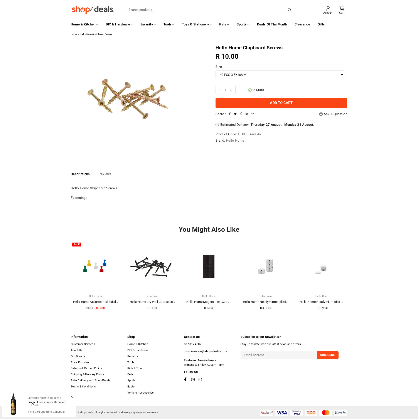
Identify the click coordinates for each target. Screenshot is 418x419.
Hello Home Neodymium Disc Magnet (326, 301)
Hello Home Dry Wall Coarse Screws (155, 301)
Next (353, 277)
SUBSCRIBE (327, 355)
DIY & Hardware (118, 24)
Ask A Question (335, 114)
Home (74, 34)
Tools (168, 24)
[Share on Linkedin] (247, 114)
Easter (131, 386)
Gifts (321, 24)
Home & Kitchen (83, 24)
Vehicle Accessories (140, 392)
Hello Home (235, 140)
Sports (242, 24)
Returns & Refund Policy (86, 368)
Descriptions (80, 174)
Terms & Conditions (83, 386)
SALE (77, 244)
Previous (65, 277)
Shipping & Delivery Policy (87, 374)
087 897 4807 (192, 344)
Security (147, 24)
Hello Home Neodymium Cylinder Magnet (271, 301)
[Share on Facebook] (230, 114)
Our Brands (78, 356)
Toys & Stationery (196, 24)
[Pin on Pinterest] (241, 114)
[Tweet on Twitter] (235, 114)
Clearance (302, 24)
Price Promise (80, 362)
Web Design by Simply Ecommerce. (138, 412)
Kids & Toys (134, 368)
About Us (76, 350)
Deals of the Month (272, 24)
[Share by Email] (252, 114)
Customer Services (83, 344)
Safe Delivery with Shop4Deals (91, 380)
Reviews (105, 174)
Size (219, 67)
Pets (223, 24)
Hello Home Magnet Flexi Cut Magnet (212, 301)
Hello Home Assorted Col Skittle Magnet (101, 301)
